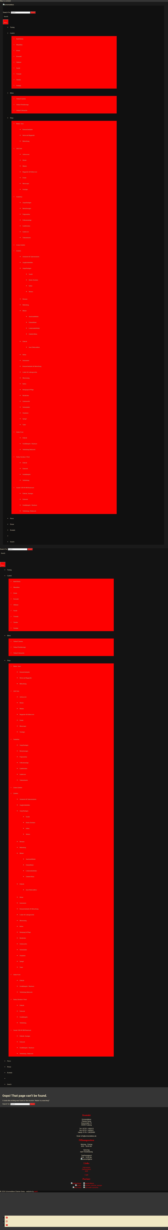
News (12, 518)
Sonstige (18, 85)
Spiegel (25, 419)
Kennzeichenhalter (28, 129)
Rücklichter (26, 395)
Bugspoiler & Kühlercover (30, 172)
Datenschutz (86, 1169)
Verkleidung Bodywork (29, 449)
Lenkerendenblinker (34, 328)
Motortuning (26, 378)
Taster (24, 424)
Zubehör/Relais (33, 334)
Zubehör (18, 251)
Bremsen (25, 299)
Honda (18, 50)
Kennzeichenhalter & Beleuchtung (32, 366)
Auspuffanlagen (27, 202)
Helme (24, 354)
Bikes (12, 93)
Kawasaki (19, 56)
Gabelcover (26, 232)
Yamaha (18, 79)
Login (86, 1175)
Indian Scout (19, 432)
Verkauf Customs (21, 99)
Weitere (31, 291)
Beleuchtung (26, 141)
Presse (12, 524)
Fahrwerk (25, 468)
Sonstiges (25, 189)
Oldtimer (18, 62)
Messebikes (19, 44)
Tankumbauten (27, 237)
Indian (30, 286)
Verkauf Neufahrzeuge (22, 104)
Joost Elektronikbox (34, 347)
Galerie (12, 33)
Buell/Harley (19, 39)
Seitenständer (26, 407)
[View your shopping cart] (4, 8)
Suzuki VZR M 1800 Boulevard (25, 487)
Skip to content (5, 1)
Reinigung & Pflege (28, 389)
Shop (11, 118)
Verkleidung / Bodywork (29, 511)
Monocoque (26, 183)
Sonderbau (19, 197)
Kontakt (12, 530)
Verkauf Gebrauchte (21, 110)
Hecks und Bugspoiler (29, 135)
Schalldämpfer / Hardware (30, 443)
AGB (86, 1171)
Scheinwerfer (26, 401)
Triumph (18, 74)
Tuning (12, 27)
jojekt (36, 1191)
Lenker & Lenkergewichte (30, 372)
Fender (24, 177)
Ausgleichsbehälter (28, 262)
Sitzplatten (25, 413)
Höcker (25, 160)
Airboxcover (26, 154)
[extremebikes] (8, 5)
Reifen (24, 384)
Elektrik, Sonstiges (28, 493)
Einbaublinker (33, 322)
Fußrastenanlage (27, 220)
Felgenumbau (26, 214)
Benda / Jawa (20, 123)
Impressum (86, 1167)
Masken (25, 166)
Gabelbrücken (26, 226)
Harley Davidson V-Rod (23, 457)
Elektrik (25, 341)
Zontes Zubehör (20, 245)
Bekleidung (26, 305)
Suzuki (18, 68)
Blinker (25, 310)
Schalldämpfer (27, 474)
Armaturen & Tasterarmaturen (31, 256)
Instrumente (26, 360)
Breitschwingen (27, 208)
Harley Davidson (33, 280)
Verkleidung (26, 480)
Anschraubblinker (33, 316)
